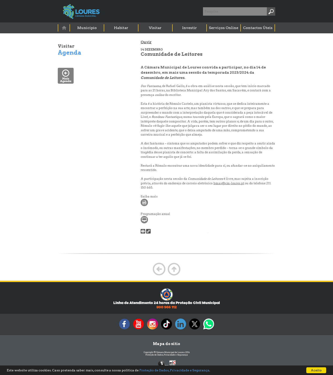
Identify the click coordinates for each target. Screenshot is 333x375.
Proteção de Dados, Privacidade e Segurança (166, 354)
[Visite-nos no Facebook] (124, 329)
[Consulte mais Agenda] (66, 82)
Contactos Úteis (258, 28)
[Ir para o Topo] (174, 275)
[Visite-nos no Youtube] (138, 329)
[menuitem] (64, 27)
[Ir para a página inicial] (64, 27)
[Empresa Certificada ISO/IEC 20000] (172, 363)
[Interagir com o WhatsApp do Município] (208, 329)
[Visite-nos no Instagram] (152, 329)
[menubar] (167, 28)
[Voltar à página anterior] (159, 275)
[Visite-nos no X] (194, 329)
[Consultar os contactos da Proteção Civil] (166, 308)
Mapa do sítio (166, 344)
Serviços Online (223, 28)
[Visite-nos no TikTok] (166, 329)
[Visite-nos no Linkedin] (180, 329)
